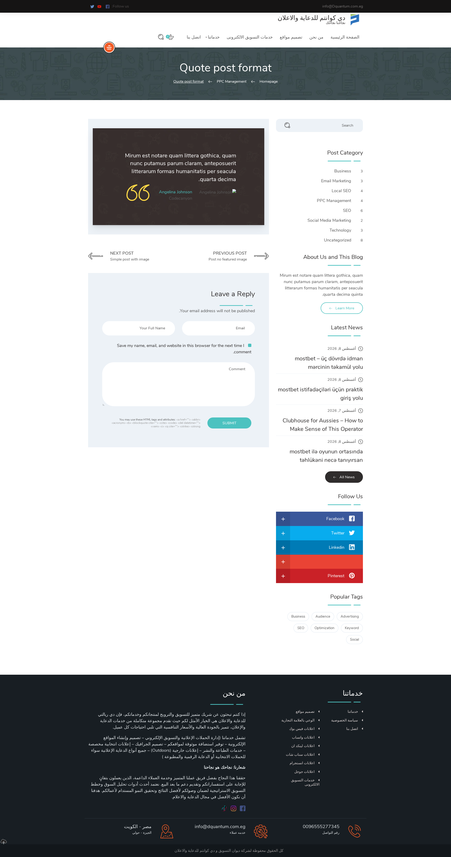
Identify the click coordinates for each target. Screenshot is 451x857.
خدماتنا (214, 37)
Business (342, 171)
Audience (322, 616)
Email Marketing (335, 181)
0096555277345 (321, 826)
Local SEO (340, 191)
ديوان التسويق (229, 850)
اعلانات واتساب (303, 737)
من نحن (316, 37)
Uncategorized (337, 240)
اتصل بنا (194, 37)
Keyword (352, 628)
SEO (346, 210)
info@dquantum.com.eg (220, 826)
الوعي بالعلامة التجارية (298, 720)
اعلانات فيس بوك (302, 728)
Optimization (324, 628)
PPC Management (333, 200)
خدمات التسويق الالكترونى (250, 37)
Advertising (350, 616)
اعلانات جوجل (304, 771)
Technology (339, 230)
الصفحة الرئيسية (344, 37)
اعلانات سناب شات (300, 754)
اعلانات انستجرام (302, 763)
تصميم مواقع (291, 37)
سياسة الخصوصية (344, 720)
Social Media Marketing (328, 220)
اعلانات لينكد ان (303, 746)
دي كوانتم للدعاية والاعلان (195, 850)
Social (354, 639)
